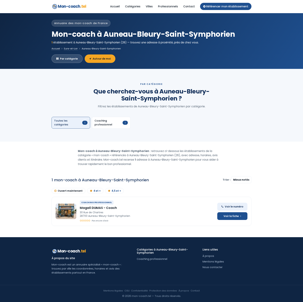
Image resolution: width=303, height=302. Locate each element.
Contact (189, 6)
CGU (127, 290)
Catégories (132, 6)
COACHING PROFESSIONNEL (96, 202)
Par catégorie (69, 58)
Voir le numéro (234, 206)
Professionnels (168, 6)
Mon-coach (72, 6)
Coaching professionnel (152, 259)
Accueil (115, 6)
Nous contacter (213, 267)
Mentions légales (213, 261)
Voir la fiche (231, 216)
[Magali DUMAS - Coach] (66, 211)
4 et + (97, 191)
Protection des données (163, 290)
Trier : (227, 179)
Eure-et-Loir (71, 48)
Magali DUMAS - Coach (98, 208)
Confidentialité (139, 290)
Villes (149, 6)
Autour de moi (102, 58)
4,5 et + (116, 191)
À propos (208, 256)
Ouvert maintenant (70, 191)
